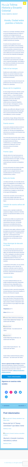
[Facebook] (6, 392)
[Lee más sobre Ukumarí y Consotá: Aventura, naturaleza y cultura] (14, 434)
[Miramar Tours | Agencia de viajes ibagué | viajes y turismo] (6, 3)
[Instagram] (11, 392)
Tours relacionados (14, 377)
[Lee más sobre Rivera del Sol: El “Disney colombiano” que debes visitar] (14, 419)
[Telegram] (6, 396)
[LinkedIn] (15, 392)
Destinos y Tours (7, 428)
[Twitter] (20, 392)
